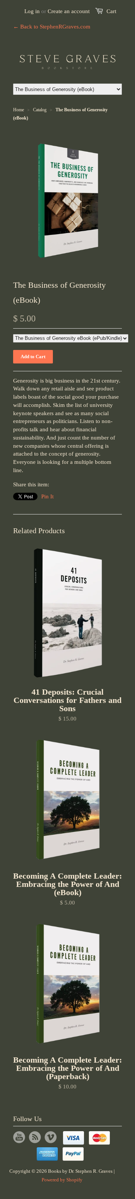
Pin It (47, 496)
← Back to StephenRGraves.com (51, 27)
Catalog (39, 109)
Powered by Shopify (62, 1180)
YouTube (19, 1137)
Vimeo (51, 1137)
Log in (32, 11)
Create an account (69, 11)
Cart (111, 11)
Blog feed (35, 1137)
